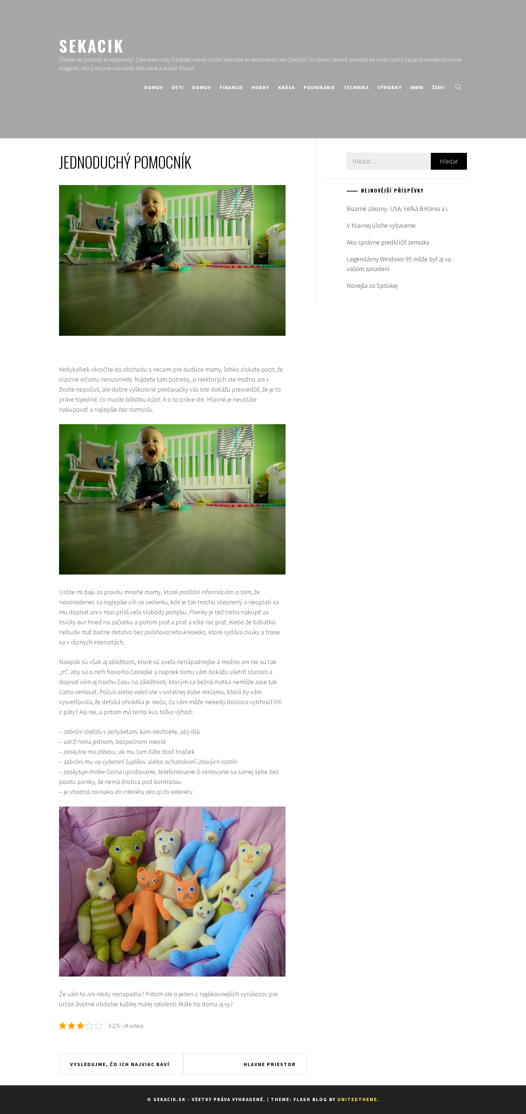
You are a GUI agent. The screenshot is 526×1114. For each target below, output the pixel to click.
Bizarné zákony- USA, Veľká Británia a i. (397, 208)
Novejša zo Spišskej (372, 285)
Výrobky (390, 87)
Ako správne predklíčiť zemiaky (388, 242)
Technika (356, 87)
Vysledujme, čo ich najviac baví (120, 1064)
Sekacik (91, 45)
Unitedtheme (357, 1099)
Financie (231, 87)
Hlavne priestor (270, 1064)
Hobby (260, 87)
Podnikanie (319, 87)
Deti (178, 87)
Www (416, 87)
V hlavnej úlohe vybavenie (381, 225)
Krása (286, 87)
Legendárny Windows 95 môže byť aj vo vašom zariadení (399, 264)
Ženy (438, 87)
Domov (153, 87)
